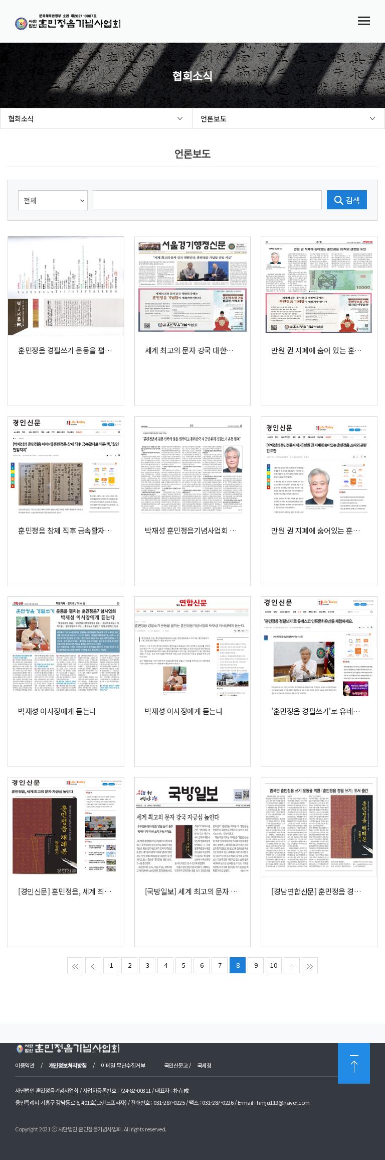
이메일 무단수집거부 (123, 1065)
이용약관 (25, 1065)
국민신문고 (176, 1065)
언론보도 (214, 118)
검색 (353, 200)
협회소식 (21, 118)
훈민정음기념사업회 (77, 22)
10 (273, 965)
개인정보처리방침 (68, 1065)
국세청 (204, 1065)
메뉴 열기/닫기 (364, 21)
